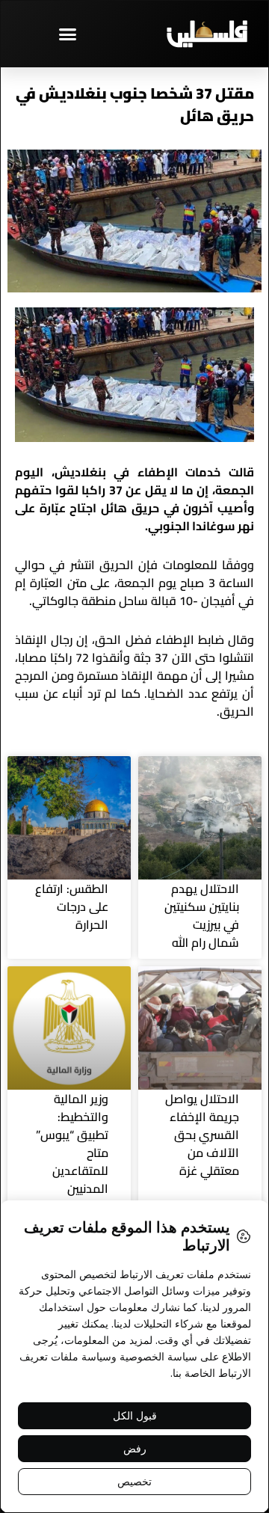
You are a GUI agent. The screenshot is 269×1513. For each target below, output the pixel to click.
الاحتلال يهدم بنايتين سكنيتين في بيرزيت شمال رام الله (201, 915)
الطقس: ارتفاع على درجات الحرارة (71, 906)
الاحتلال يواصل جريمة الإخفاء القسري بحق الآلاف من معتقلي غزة (202, 1134)
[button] (67, 33)
